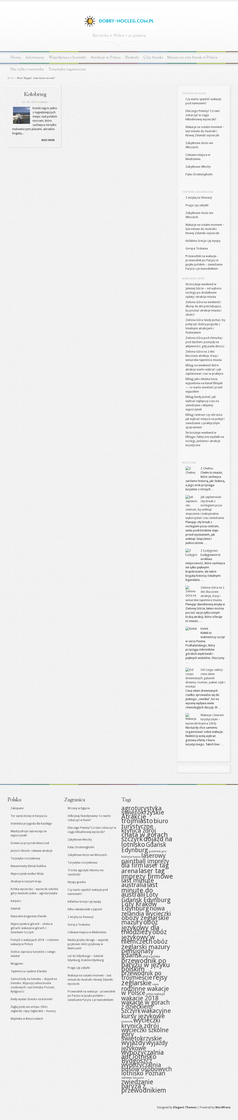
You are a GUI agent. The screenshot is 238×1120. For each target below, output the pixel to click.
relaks (155, 984)
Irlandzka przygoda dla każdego (31, 823)
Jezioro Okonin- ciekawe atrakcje (31, 850)
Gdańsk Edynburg (143, 847)
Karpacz (16, 901)
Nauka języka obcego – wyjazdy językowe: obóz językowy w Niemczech (88, 944)
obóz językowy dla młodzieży (140, 927)
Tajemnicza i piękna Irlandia (29, 971)
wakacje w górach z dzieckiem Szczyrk (145, 1006)
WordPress (223, 1107)
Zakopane (17, 808)
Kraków (136, 856)
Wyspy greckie (77, 882)
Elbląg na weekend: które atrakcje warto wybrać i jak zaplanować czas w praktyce (204, 369)
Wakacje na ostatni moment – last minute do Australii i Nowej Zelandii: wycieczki (204, 131)
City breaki (153, 57)
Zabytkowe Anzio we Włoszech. (87, 855)
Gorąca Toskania (196, 248)
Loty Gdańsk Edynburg (146, 897)
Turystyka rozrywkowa (25, 858)
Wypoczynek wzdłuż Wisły (27, 873)
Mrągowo (17, 963)
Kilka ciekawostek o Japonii (85, 909)
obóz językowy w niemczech (144, 936)
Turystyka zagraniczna (67, 69)
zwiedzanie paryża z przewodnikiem (143, 1086)
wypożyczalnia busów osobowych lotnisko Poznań (146, 1069)
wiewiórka (127, 1021)
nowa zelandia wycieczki (146, 911)
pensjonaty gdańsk (137, 953)
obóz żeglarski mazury (145, 944)
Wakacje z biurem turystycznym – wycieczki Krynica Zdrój (204, 719)
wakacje (159, 994)
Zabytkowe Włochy (198, 166)
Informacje (35, 57)
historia (126, 856)
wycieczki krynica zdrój (140, 1023)
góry (164, 851)
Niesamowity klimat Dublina (28, 866)
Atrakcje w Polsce (105, 57)
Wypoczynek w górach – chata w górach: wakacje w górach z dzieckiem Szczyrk (32, 928)
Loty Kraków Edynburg (139, 906)
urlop (149, 994)
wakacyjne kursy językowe (146, 1013)
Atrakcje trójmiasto (137, 819)
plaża (146, 956)
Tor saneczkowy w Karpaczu (29, 816)
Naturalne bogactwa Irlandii (28, 916)
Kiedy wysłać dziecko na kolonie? (32, 999)
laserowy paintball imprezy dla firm (145, 860)
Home (15, 57)
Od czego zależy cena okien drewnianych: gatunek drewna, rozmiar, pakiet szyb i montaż (205, 678)
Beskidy (132, 57)
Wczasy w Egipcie (79, 808)
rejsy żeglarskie (144, 980)
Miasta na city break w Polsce (192, 57)
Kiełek (204, 628)
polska (155, 956)
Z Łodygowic (209, 550)
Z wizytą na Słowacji (198, 197)
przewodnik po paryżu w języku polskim (145, 965)
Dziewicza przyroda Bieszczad (30, 843)
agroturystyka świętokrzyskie (142, 810)
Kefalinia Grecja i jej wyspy (202, 240)
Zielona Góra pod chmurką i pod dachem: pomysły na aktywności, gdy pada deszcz (204, 342)
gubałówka (155, 851)
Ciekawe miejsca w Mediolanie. (87, 932)
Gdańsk (15, 908)
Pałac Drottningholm (199, 174)
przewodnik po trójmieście (141, 975)
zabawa (126, 1077)
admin (43, 102)
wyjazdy (133, 1043)
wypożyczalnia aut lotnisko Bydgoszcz (142, 1056)
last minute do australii (139, 889)
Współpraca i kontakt (67, 57)
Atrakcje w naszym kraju (26, 881)
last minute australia (137, 883)
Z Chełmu (207, 468)
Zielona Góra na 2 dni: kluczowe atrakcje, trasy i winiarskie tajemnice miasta (203, 356)
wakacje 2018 (140, 998)
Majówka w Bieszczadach (27, 1018)
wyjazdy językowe (144, 1045)
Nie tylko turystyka (27, 69)
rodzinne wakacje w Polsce (145, 990)
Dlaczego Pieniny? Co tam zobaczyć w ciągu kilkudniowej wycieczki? (202, 115)
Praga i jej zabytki (196, 205)
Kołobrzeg (35, 94)
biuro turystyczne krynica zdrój (144, 825)
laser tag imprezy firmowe (147, 873)
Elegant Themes (185, 1107)
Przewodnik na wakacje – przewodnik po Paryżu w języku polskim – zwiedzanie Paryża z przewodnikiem (91, 996)
